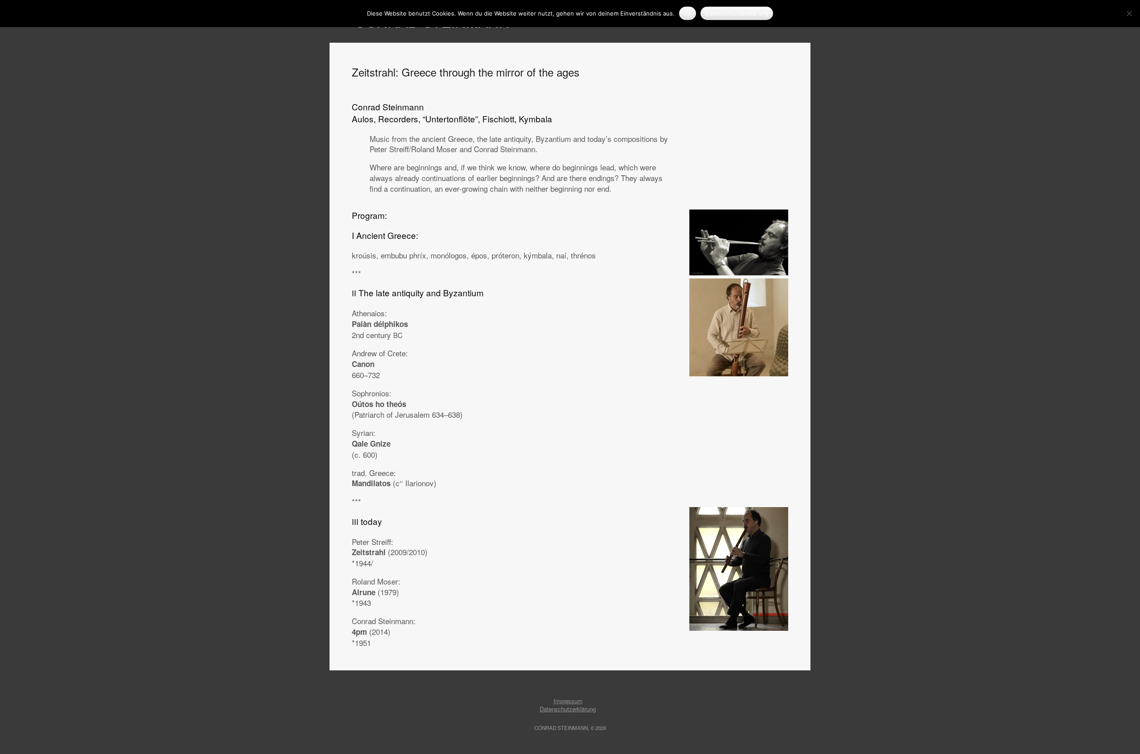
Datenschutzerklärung (568, 709)
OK (688, 13)
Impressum (568, 701)
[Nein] (1128, 13)
